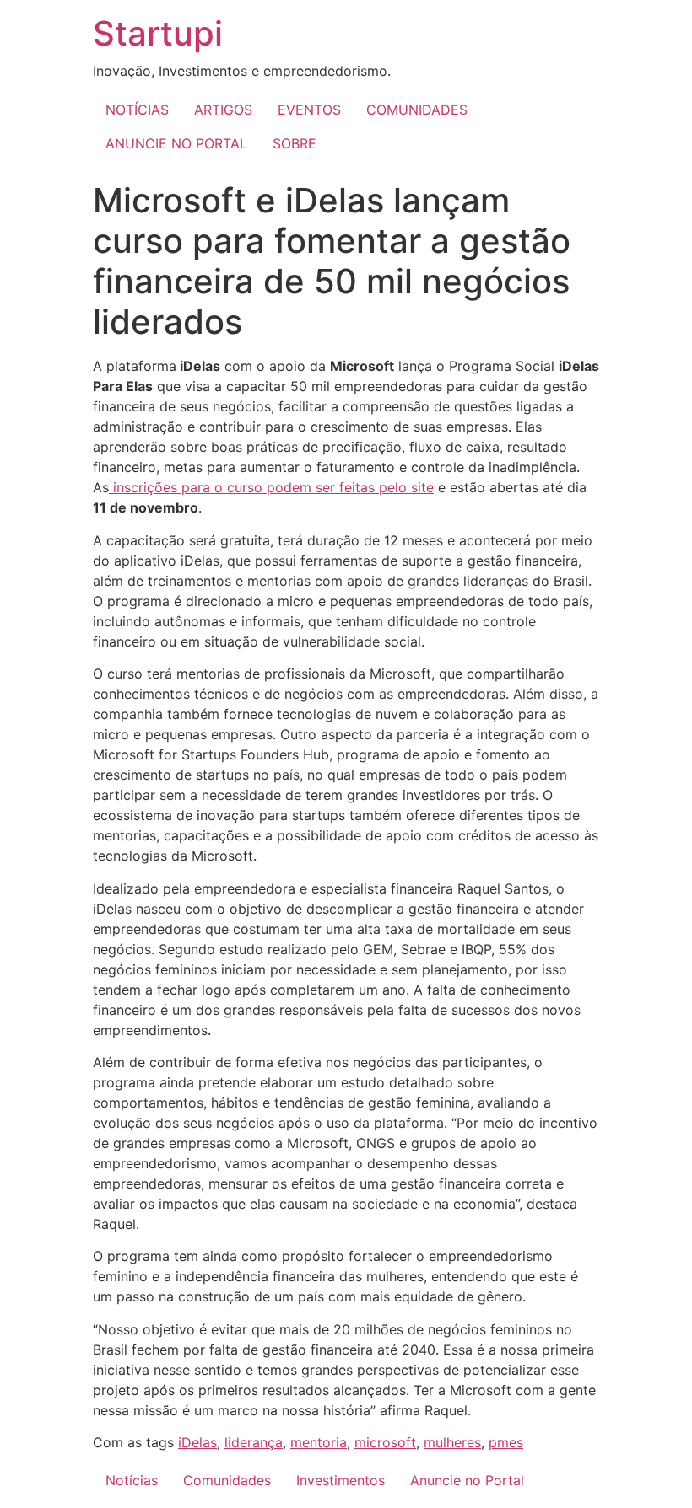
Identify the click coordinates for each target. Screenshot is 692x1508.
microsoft (385, 1442)
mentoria (318, 1442)
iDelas (197, 1442)
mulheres (452, 1442)
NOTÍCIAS (137, 109)
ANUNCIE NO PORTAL (176, 143)
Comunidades (227, 1480)
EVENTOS (309, 109)
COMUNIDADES (417, 109)
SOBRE (294, 143)
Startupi (158, 33)
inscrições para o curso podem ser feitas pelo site (271, 487)
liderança (253, 1442)
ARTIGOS (223, 109)
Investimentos (340, 1480)
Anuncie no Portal (467, 1480)
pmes (506, 1442)
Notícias (131, 1480)
